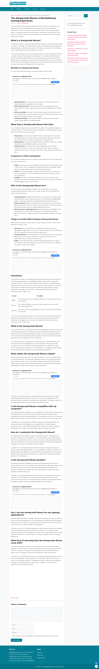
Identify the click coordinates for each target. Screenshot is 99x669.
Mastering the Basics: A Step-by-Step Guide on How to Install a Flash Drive (76, 44)
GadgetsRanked (48, 666)
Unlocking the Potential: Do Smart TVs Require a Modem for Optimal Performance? (77, 37)
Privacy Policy (41, 657)
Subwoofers (27, 9)
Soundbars (18, 9)
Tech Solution (18, 15)
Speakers (35, 9)
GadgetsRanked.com (15, 652)
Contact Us (40, 655)
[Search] (86, 15)
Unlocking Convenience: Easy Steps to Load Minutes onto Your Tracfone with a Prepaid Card (77, 60)
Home (11, 9)
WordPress (61, 666)
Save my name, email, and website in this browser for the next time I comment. (35, 636)
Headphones (43, 9)
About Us (39, 652)
